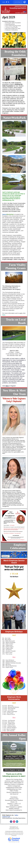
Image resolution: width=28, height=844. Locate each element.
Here (7, 386)
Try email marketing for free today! (14, 841)
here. (4, 315)
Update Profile (8, 832)
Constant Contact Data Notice (17, 832)
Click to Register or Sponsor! (14, 770)
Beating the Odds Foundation (12, 85)
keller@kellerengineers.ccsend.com (15, 834)
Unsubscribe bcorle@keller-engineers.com (14, 831)
